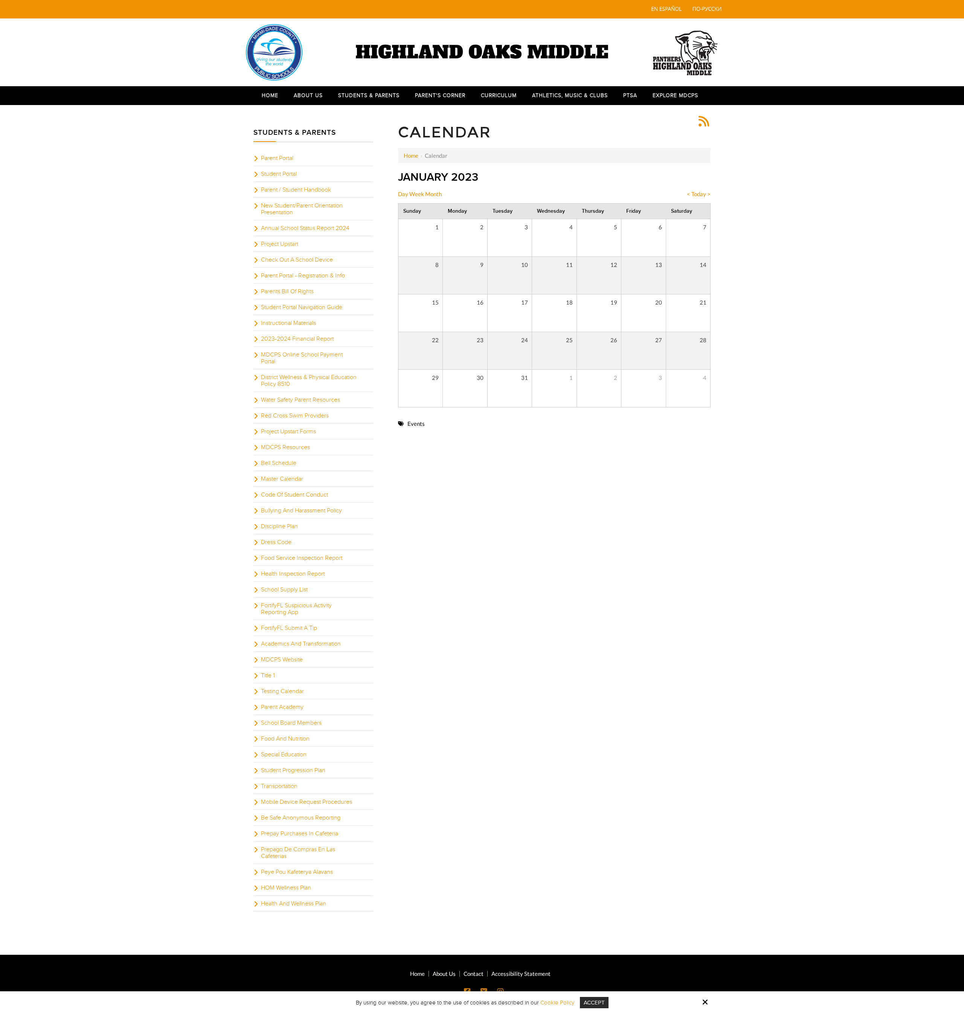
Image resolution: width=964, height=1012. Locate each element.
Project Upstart (279, 244)
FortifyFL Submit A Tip (289, 628)
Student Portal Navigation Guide (301, 307)
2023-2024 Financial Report (297, 338)
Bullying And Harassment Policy (301, 510)
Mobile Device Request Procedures (306, 802)
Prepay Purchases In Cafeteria (299, 833)
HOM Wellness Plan (286, 887)
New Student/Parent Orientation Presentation (302, 209)
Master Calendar (282, 479)
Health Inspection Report (293, 573)
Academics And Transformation (301, 643)
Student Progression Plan (293, 770)
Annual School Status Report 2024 (305, 228)
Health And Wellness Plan (293, 903)
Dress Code (276, 542)
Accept (594, 1003)
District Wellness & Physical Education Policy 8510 (309, 380)
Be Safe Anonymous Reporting (300, 817)
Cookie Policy (557, 1003)
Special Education (284, 754)
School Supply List (284, 589)
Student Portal (279, 174)
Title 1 (268, 675)
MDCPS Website (282, 659)
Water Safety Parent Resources (300, 399)
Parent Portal (277, 158)
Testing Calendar (282, 691)
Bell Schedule (278, 463)
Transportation (279, 786)
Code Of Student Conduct (294, 494)
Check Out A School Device (297, 259)
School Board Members (291, 722)
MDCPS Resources (285, 447)
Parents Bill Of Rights (287, 291)
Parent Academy (282, 707)
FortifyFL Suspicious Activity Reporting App (296, 609)
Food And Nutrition (285, 738)
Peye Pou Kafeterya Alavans (297, 872)
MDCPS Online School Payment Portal (302, 358)
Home (411, 155)
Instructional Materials (288, 323)
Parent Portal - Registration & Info (303, 275)
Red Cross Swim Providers (295, 415)
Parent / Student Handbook (296, 189)
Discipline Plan (279, 526)
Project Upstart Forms (288, 431)
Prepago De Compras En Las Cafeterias (298, 853)
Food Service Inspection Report (301, 558)
